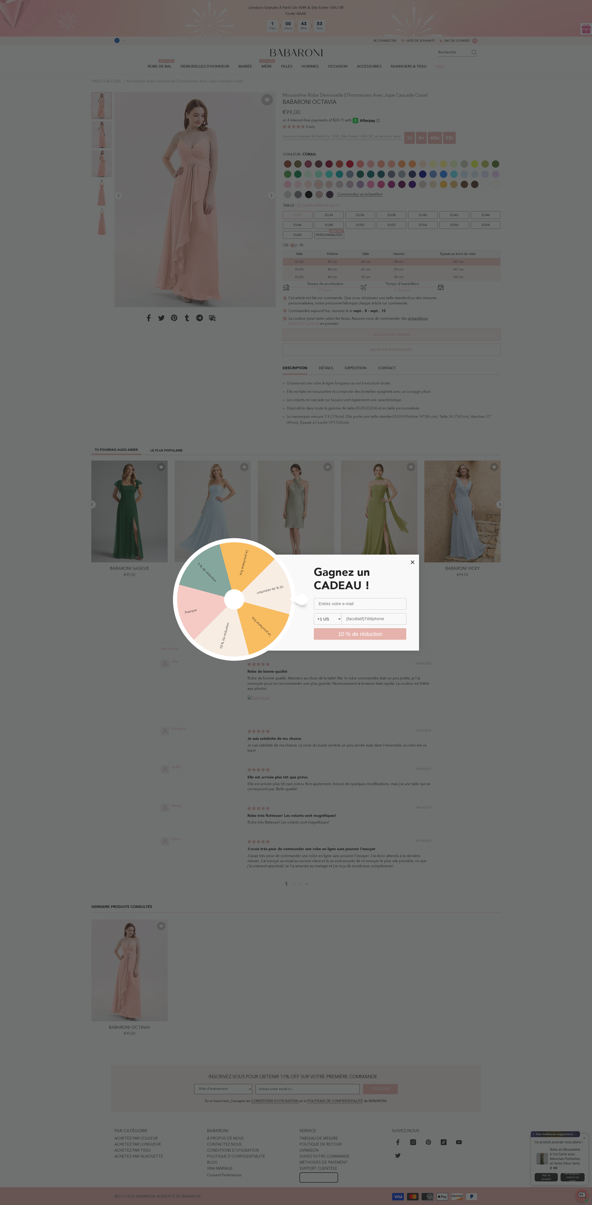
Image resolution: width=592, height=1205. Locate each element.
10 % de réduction (360, 634)
